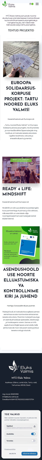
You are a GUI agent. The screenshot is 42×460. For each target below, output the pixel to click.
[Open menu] (37, 4)
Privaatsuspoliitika (9, 449)
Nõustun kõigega (29, 453)
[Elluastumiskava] (21, 59)
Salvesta (12, 453)
